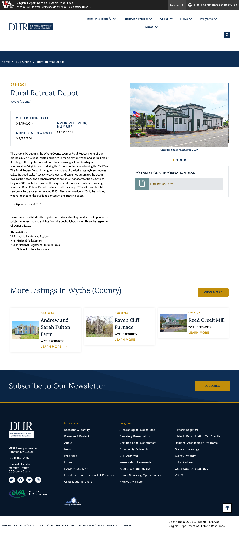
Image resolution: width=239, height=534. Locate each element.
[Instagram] (38, 480)
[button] (100, 19)
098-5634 (47, 313)
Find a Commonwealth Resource (215, 4)
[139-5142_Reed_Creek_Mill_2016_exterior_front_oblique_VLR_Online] (173, 323)
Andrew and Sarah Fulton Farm (55, 327)
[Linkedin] (12, 480)
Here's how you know (78, 7)
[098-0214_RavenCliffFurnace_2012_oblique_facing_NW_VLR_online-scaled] (99, 326)
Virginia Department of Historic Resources (45, 3)
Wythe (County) (20, 101)
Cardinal (127, 525)
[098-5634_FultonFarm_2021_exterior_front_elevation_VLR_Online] (25, 330)
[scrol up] (227, 507)
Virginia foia (9, 525)
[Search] (227, 35)
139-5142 (194, 313)
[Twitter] (29, 480)
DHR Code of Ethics (31, 525)
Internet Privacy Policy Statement (98, 525)
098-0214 (121, 313)
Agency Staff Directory (60, 525)
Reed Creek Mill (206, 320)
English (177, 5)
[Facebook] (20, 480)
